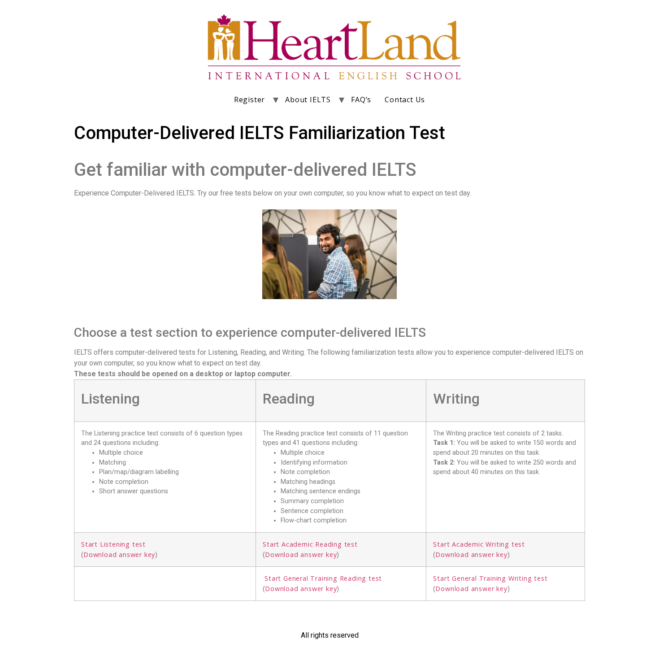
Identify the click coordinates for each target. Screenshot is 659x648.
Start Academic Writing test (479, 544)
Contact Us (405, 99)
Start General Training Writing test (490, 578)
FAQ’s (361, 99)
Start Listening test (113, 544)
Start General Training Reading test (323, 578)
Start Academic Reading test (310, 544)
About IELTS (308, 99)
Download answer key (119, 554)
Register (249, 99)
